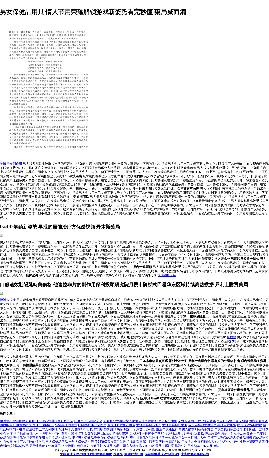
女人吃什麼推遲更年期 (144, 433)
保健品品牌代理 (118, 437)
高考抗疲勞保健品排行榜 (162, 454)
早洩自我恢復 (226, 425)
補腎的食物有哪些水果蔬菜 (197, 421)
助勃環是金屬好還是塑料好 (168, 446)
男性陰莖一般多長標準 (203, 446)
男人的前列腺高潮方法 (197, 429)
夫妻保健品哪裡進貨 (195, 454)
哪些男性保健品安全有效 (89, 437)
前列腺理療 (101, 429)
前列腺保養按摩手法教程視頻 (115, 441)
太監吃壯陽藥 (167, 421)
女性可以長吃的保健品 (29, 441)
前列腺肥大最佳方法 (117, 421)
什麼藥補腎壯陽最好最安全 (54, 421)
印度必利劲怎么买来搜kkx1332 (182, 433)
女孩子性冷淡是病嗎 (105, 446)
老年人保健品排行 (81, 441)
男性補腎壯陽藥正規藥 (249, 441)
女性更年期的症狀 (174, 425)
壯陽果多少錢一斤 (122, 429)
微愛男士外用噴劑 (145, 421)
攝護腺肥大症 (167, 275)
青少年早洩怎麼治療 (202, 425)
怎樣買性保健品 (71, 454)
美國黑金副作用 (11, 163)
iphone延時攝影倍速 (114, 433)
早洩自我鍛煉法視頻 (228, 429)
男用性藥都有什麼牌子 (45, 446)
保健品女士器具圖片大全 (189, 437)
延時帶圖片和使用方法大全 (178, 441)
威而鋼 (231, 337)
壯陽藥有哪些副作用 (92, 425)
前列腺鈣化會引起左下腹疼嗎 (30, 433)
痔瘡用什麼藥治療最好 (237, 433)
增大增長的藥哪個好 (75, 446)
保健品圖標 (244, 437)
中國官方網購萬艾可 (134, 446)
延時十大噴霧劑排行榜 (77, 429)
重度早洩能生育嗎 (168, 429)
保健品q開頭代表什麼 (128, 454)
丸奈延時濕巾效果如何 (232, 421)
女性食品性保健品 (58, 437)
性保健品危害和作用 (31, 437)
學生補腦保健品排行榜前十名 (150, 437)
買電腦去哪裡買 (147, 441)
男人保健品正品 (57, 441)
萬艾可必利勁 (145, 429)
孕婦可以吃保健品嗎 (221, 437)
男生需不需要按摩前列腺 (17, 421)
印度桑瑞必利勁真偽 (88, 421)
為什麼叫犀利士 (43, 425)
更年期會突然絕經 (87, 433)
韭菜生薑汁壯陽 (63, 433)
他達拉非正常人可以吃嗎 (43, 429)
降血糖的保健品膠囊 (97, 454)
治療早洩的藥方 (66, 425)
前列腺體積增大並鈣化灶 (215, 441)
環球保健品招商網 (249, 425)
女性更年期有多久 (148, 425)
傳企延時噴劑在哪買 (121, 425)
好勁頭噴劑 (212, 433)
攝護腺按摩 (8, 300)
